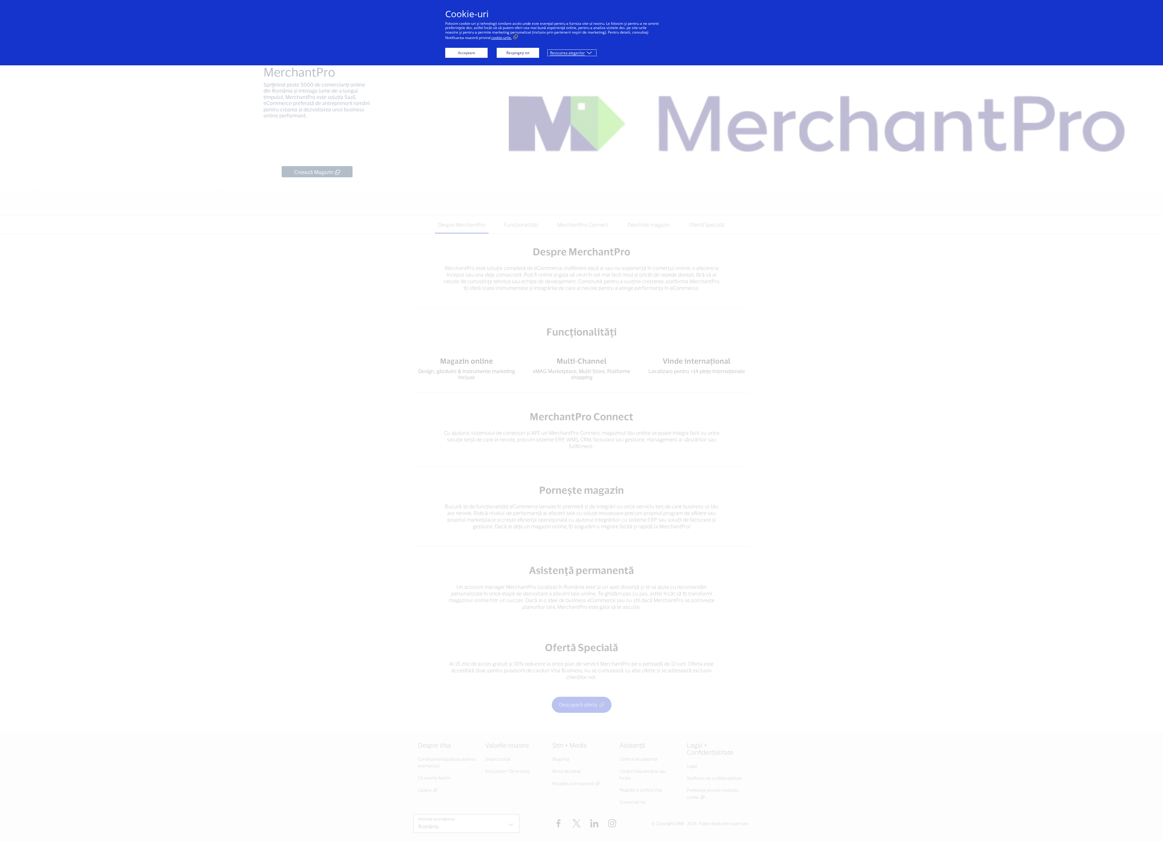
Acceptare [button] (466, 52)
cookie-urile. (501, 37)
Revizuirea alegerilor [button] (567, 52)
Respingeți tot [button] (517, 52)
